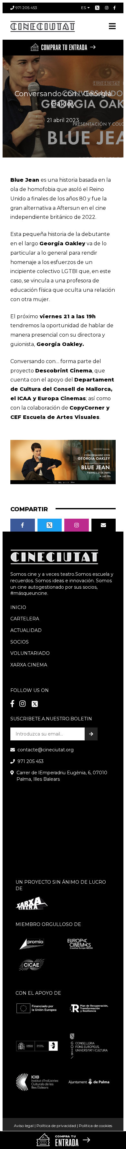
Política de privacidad (56, 1125)
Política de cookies (95, 1125)
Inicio (18, 607)
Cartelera (24, 619)
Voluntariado (30, 653)
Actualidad (26, 630)
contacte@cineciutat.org (45, 750)
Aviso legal (24, 1125)
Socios (19, 642)
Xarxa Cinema (28, 665)
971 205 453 (26, 7)
